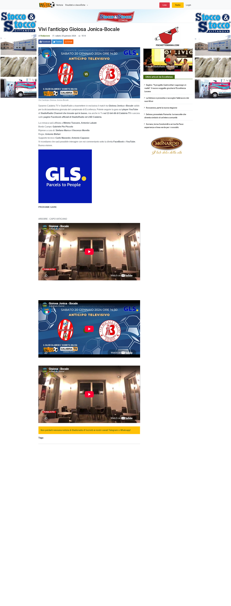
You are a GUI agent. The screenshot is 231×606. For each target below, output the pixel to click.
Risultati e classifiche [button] (75, 5)
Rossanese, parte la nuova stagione (161, 108)
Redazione (45, 36)
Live (165, 5)
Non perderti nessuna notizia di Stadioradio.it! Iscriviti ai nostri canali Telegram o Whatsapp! (86, 430)
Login (188, 5)
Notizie (59, 5)
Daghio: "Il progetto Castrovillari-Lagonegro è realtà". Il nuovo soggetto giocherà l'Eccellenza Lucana (165, 88)
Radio (177, 5)
